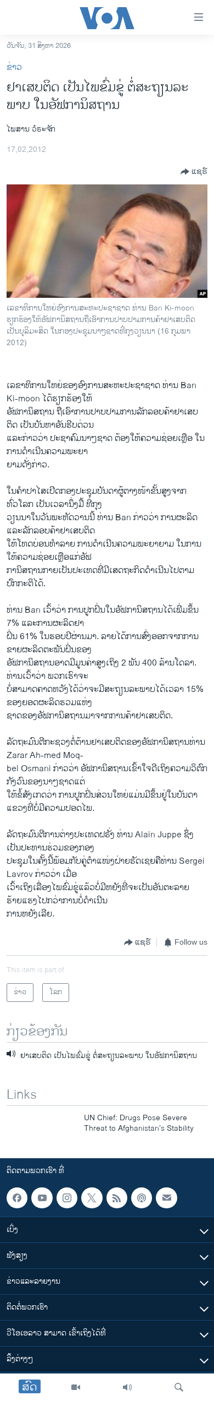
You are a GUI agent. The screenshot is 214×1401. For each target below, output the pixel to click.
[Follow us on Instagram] (67, 1197)
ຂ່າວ (14, 67)
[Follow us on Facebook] (17, 1197)
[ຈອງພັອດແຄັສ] (166, 1197)
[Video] (75, 1387)
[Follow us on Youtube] (41, 1197)
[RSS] (116, 1197)
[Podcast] (141, 1197)
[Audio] (127, 1387)
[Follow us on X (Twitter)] (91, 1197)
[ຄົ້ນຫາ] (178, 1387)
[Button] (194, 171)
